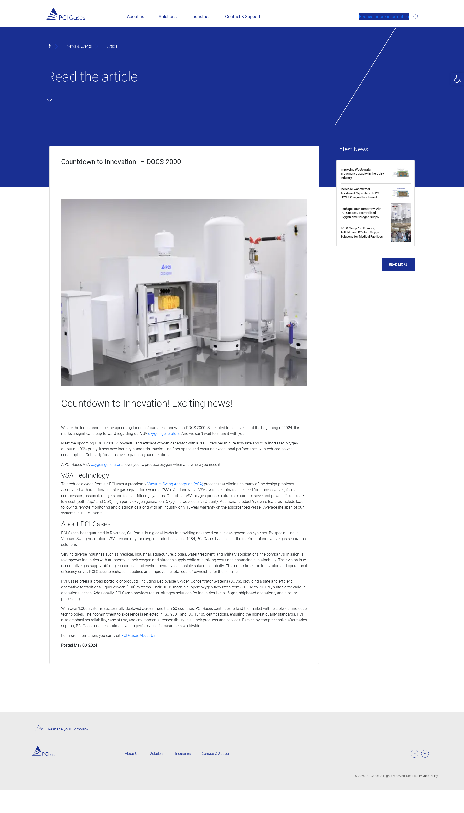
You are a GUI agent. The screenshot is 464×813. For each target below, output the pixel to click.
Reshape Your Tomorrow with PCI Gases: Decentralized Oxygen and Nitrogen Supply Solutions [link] (361, 215)
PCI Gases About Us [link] (138, 635)
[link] (457, 79)
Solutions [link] (168, 16)
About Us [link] (132, 754)
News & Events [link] (79, 46)
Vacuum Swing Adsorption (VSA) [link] (175, 484)
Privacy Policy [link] (428, 776)
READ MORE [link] (398, 264)
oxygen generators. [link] (164, 433)
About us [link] (135, 16)
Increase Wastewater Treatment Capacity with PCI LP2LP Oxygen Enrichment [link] (360, 193)
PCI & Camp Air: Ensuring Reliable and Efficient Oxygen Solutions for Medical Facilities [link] (362, 232)
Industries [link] (200, 16)
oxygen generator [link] (105, 464)
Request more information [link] (384, 16)
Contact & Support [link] (242, 16)
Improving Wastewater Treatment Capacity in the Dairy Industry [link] (362, 174)
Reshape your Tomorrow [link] (68, 729)
